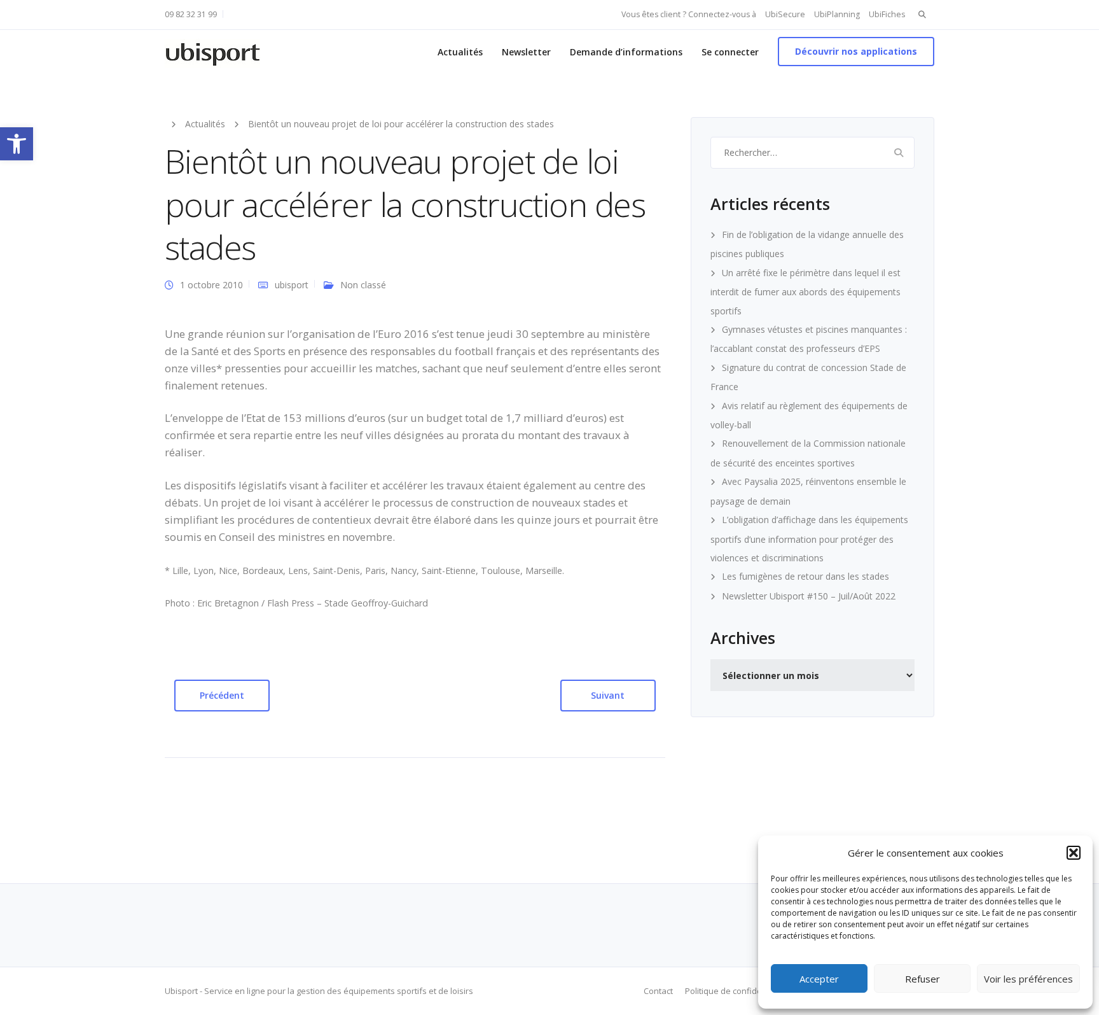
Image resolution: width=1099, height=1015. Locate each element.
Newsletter (526, 52)
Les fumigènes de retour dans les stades (805, 576)
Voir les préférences (1028, 978)
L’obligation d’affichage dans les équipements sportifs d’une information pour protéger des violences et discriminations (809, 539)
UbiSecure (785, 14)
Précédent (222, 695)
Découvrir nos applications (856, 51)
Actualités (460, 52)
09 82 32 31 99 (191, 14)
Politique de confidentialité (736, 991)
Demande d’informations (626, 52)
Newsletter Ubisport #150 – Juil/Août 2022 (808, 596)
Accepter (819, 978)
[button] (16, 143)
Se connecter (730, 52)
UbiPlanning (837, 14)
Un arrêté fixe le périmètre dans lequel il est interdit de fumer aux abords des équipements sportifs (805, 292)
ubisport (291, 285)
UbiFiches (887, 14)
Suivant (608, 695)
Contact (658, 991)
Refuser (922, 978)
